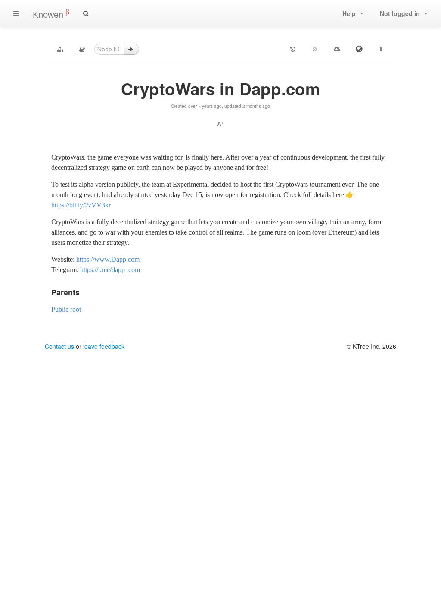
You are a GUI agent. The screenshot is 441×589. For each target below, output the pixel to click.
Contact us (59, 346)
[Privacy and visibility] (359, 49)
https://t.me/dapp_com (110, 269)
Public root (66, 309)
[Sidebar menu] (16, 13)
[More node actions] (381, 49)
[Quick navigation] (82, 49)
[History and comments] (293, 49)
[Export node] (337, 49)
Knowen (51, 13)
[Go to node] (131, 49)
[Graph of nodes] (60, 49)
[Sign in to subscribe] (315, 49)
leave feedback (103, 346)
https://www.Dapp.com (108, 259)
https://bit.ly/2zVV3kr (81, 205)
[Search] (86, 13)
